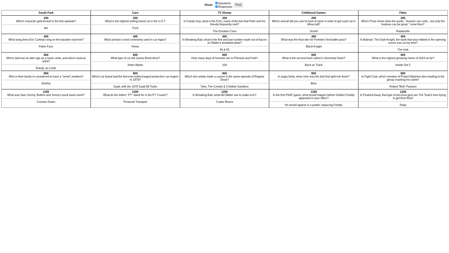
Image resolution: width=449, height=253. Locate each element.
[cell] (46, 24)
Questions (224, 3)
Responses (225, 6)
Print (238, 4)
